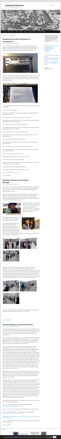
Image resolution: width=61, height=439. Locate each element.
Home (4, 31)
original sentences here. (15, 172)
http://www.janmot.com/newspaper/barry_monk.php (13, 406)
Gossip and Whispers (25, 311)
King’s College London (41, 31)
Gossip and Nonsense (14, 5)
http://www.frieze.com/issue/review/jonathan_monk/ (12, 413)
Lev (45, 58)
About (8, 31)
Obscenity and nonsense (49, 48)
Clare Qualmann (12, 35)
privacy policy (49, 437)
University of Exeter (32, 31)
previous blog (26, 205)
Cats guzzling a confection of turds (51, 46)
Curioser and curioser (49, 47)
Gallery (21, 31)
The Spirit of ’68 (47, 49)
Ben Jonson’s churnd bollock (52, 58)
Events (16, 31)
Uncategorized (8, 175)
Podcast (25, 31)
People (12, 31)
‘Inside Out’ (10, 186)
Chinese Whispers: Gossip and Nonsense (18, 324)
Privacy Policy (4, 429)
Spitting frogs (47, 51)
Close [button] (55, 437)
